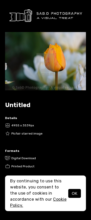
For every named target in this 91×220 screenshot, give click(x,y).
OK (74, 193)
